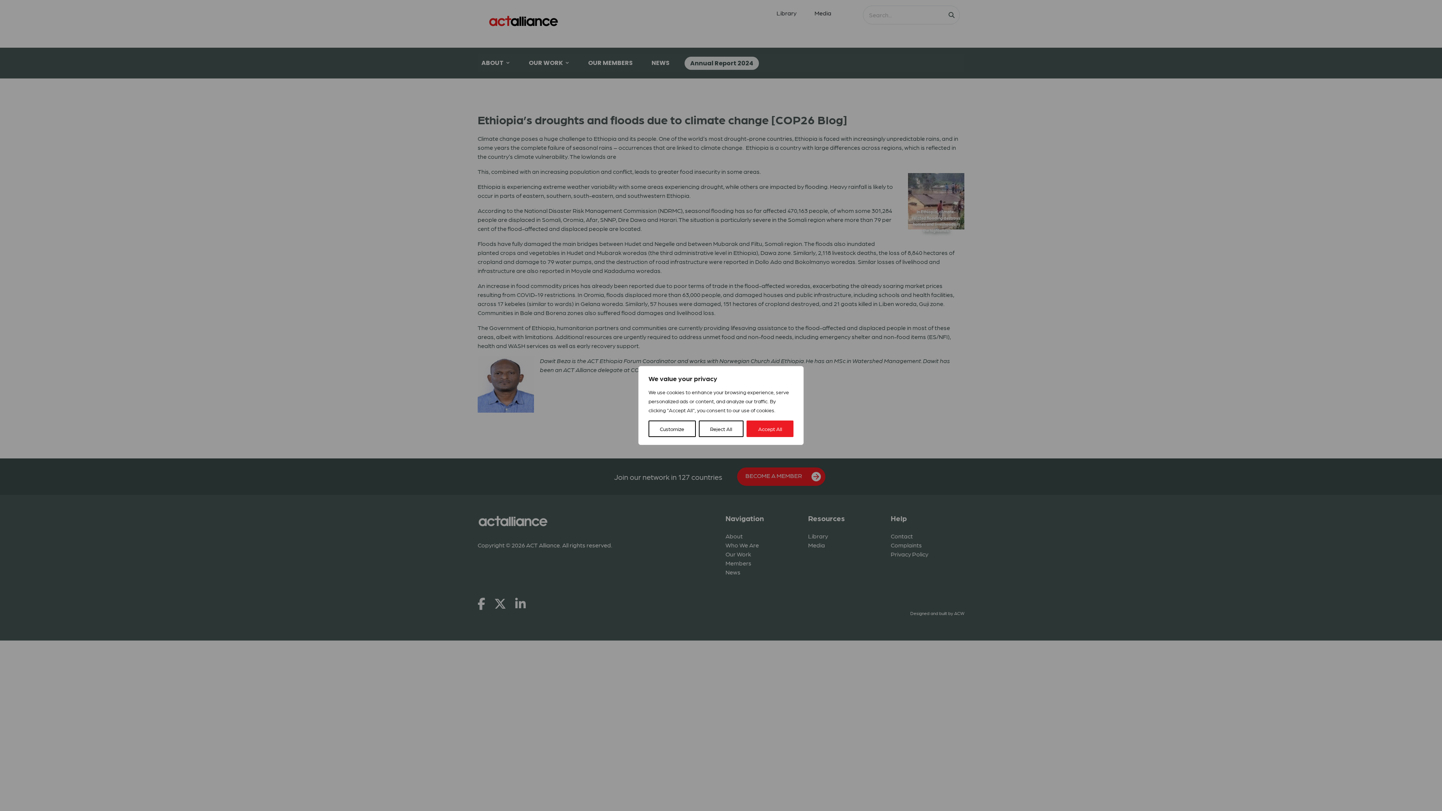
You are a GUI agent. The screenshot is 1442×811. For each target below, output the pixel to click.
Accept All (770, 429)
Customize (672, 429)
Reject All (721, 429)
